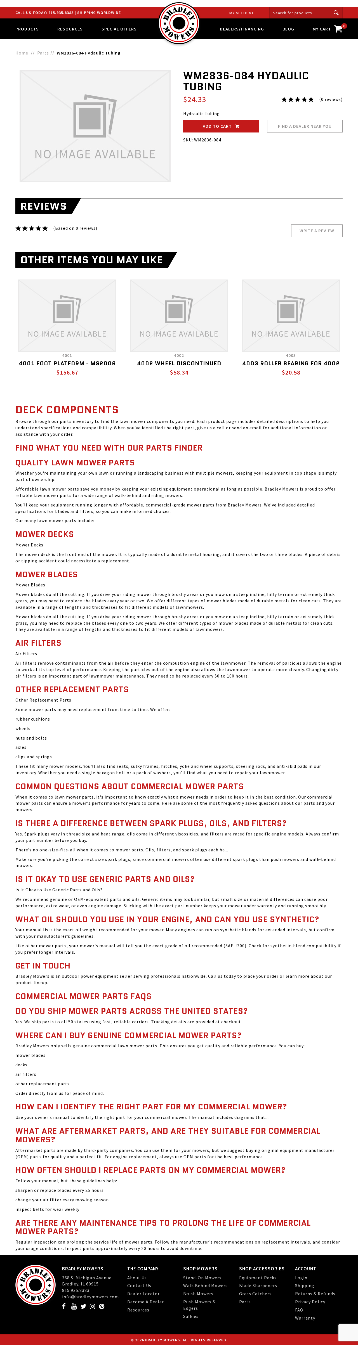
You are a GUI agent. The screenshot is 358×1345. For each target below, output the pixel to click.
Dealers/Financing (242, 29)
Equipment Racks (258, 1277)
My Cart (328, 27)
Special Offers (119, 29)
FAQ (299, 1310)
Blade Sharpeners (258, 1285)
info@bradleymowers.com (90, 1296)
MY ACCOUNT (241, 12)
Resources (138, 1310)
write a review (317, 230)
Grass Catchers (255, 1293)
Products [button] (27, 29)
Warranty (305, 1318)
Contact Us (139, 1285)
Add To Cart (218, 126)
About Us (137, 1277)
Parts (245, 1301)
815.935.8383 (61, 12)
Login (301, 1277)
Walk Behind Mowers (205, 1285)
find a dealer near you (305, 126)
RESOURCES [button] (70, 29)
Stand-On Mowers (202, 1277)
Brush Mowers (198, 1293)
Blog (288, 29)
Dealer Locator (143, 1293)
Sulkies (191, 1316)
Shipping (304, 1285)
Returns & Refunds (315, 1293)
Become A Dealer (145, 1301)
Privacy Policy (310, 1301)
